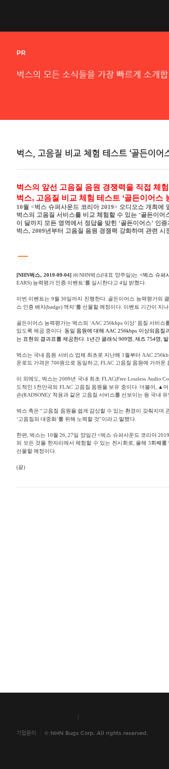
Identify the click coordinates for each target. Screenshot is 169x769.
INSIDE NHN (43, 717)
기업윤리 (26, 733)
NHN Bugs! (46, 15)
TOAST (104, 717)
